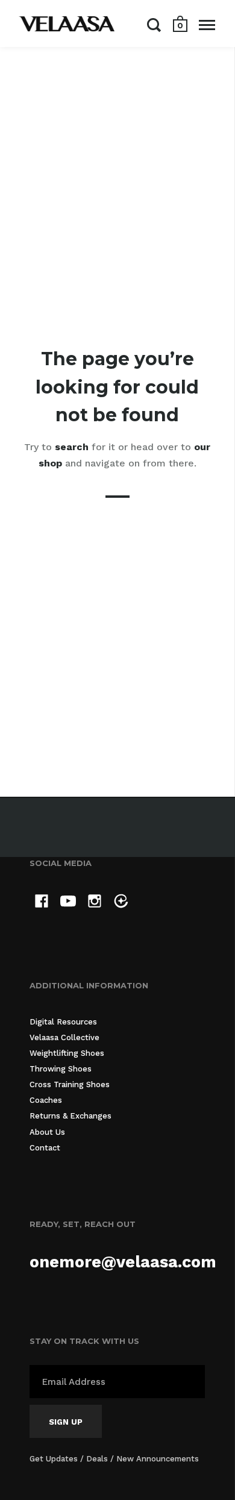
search (72, 447)
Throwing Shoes (61, 1068)
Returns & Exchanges (70, 1115)
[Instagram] (94, 903)
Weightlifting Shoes (67, 1053)
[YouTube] (68, 903)
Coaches (46, 1100)
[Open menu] (207, 24)
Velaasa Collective (64, 1037)
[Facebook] (41, 903)
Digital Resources (63, 1021)
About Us (47, 1132)
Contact (45, 1147)
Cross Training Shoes (70, 1084)
